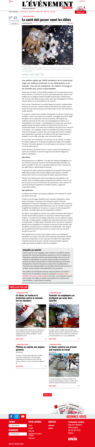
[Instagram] (17, 416)
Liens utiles (32, 438)
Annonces (50, 428)
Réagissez (14, 24)
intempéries (25, 74)
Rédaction (31, 431)
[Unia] (72, 438)
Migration (46, 11)
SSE (42, 74)
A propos (31, 428)
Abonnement (51, 425)
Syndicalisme (39, 11)
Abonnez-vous (80, 12)
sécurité (37, 74)
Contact (70, 432)
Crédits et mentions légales (16, 444)
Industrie (31, 11)
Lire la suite (19, 339)
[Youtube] (23, 416)
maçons (32, 74)
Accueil (30, 425)
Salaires (52, 11)
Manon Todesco (70, 23)
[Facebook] (11, 416)
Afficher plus (47, 395)
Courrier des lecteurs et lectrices (35, 434)
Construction (24, 11)
